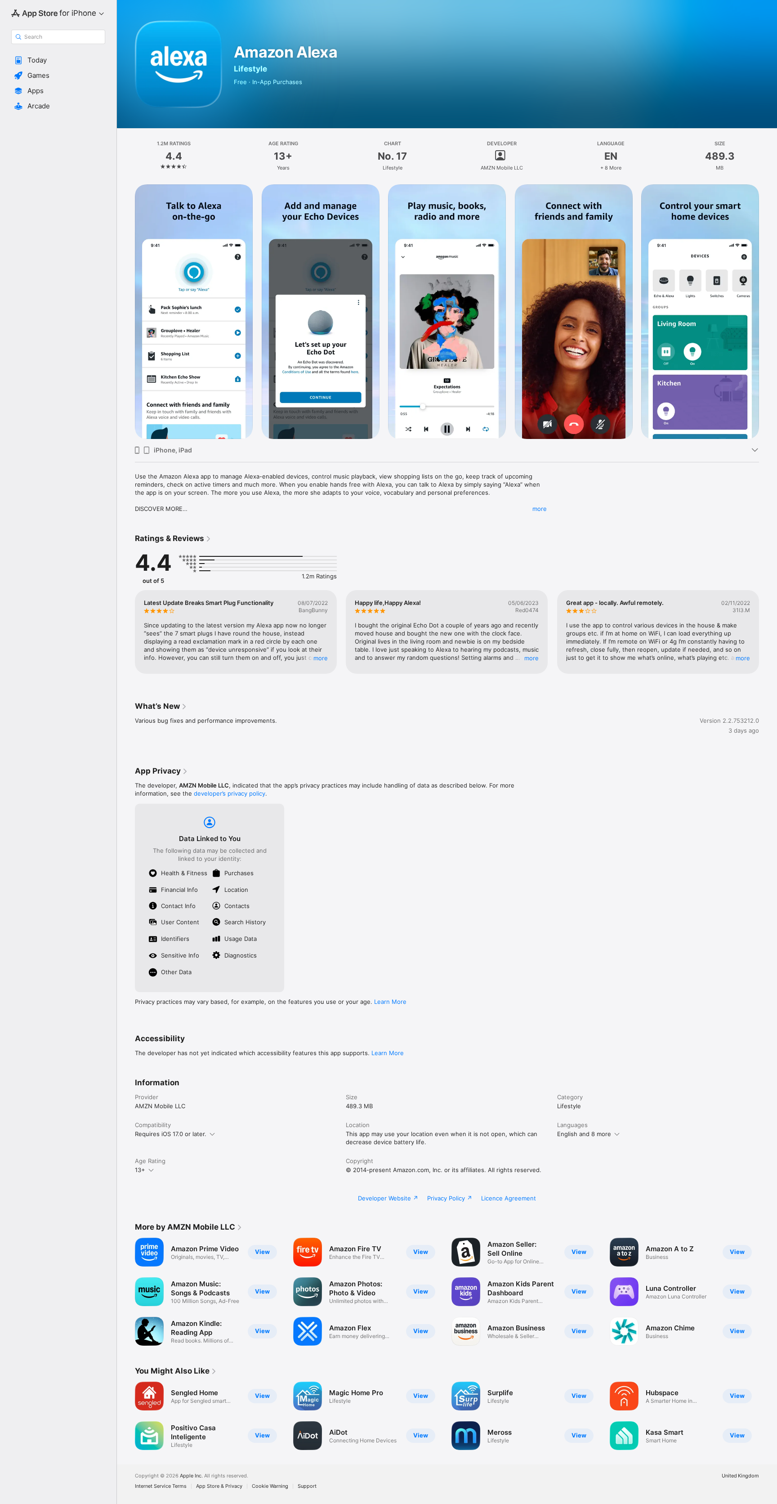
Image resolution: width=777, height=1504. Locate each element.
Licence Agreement (508, 1198)
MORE (320, 658)
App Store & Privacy (219, 1486)
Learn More (390, 1001)
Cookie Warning (270, 1486)
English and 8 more (584, 1133)
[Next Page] (768, 311)
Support (307, 1486)
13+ (140, 1169)
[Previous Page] (126, 311)
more (539, 508)
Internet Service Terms (161, 1486)
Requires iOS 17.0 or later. (170, 1133)
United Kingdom (740, 1475)
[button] (58, 60)
